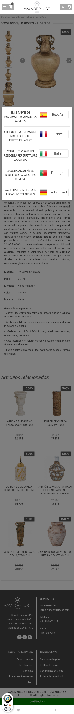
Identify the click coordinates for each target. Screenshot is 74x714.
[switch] (7, 709)
